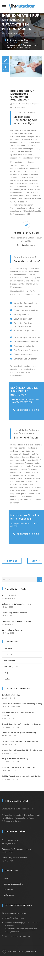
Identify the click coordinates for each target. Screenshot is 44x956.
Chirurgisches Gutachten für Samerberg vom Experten (21, 724)
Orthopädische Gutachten (12, 630)
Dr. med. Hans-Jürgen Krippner (26, 104)
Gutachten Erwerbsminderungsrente (17, 621)
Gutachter (8, 654)
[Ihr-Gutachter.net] (22, 6)
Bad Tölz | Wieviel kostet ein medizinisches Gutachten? (22, 776)
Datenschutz (9, 895)
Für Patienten (9, 660)
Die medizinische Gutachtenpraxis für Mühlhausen (20, 741)
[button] (4, 951)
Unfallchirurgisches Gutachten (14, 612)
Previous (12, 561)
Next (34, 561)
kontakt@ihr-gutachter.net (15, 913)
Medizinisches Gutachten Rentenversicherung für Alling (22, 703)
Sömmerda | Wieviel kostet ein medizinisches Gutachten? (18, 713)
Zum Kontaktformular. (26, 245)
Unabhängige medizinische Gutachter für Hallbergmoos (22, 750)
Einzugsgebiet (19, 107)
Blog (6, 672)
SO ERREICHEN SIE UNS (28, 410)
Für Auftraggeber (11, 666)
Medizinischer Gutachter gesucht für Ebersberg (19, 733)
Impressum (8, 889)
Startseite (11, 42)
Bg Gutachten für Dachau (11, 695)
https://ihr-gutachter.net (14, 918)
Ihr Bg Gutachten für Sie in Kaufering (15, 759)
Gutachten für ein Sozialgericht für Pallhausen (18, 767)
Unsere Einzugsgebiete (13, 884)
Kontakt (7, 679)
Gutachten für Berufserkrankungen (16, 604)
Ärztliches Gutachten (10, 595)
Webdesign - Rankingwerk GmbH (22, 951)
